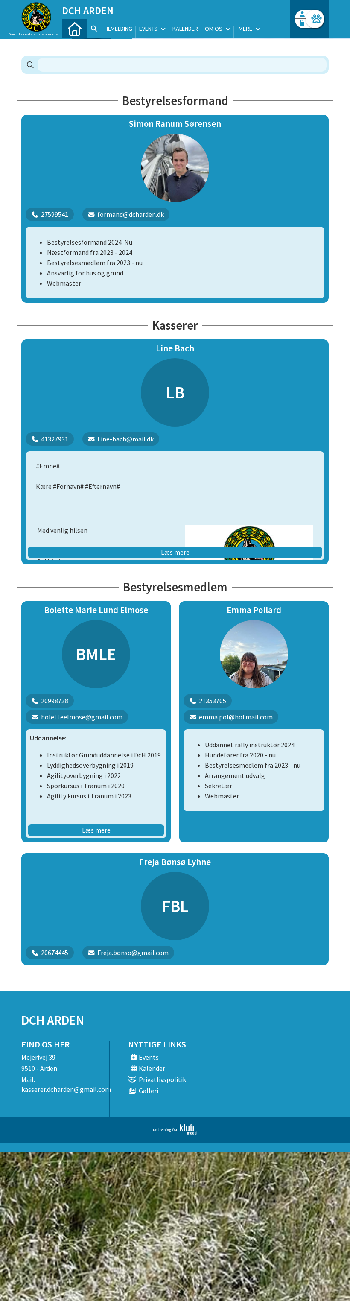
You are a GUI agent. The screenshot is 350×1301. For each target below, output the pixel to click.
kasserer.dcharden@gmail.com (66, 1089)
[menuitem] (75, 28)
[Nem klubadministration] (175, 1132)
